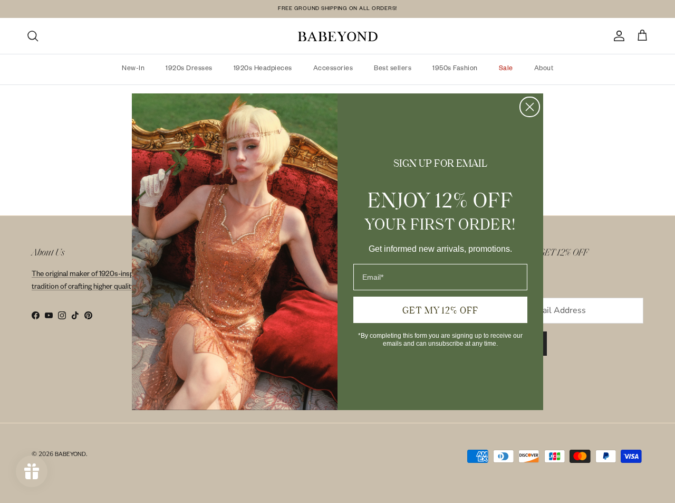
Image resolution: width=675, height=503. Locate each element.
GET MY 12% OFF (440, 309)
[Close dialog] (529, 107)
